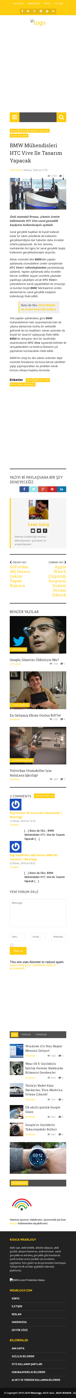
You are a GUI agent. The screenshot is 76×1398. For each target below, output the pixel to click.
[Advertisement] (38, 71)
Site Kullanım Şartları (27, 1364)
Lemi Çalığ (16, 170)
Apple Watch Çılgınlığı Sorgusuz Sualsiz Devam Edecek (57, 580)
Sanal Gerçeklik (19, 135)
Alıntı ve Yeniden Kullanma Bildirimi (36, 1380)
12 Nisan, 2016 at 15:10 (22, 821)
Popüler (26, 1034)
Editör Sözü (19, 1330)
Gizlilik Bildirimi (23, 1356)
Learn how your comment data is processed (33, 966)
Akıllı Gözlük (19, 650)
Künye (47, 3)
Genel (23, 130)
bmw (29, 380)
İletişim (59, 3)
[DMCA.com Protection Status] (27, 1280)
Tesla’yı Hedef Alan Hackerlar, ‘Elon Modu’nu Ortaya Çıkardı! (44, 1089)
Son (14, 1034)
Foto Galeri (38, 1153)
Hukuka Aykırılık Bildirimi (28, 1372)
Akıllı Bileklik (63, 1393)
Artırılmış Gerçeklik (22, 760)
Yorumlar (40, 1034)
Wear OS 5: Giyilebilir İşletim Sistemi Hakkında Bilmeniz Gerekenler (44, 1068)
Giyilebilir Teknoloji (38, 130)
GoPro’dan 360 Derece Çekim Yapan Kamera (20, 576)
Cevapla (14, 824)
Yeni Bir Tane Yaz (44, 795)
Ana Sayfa (18, 3)
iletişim (13, 1223)
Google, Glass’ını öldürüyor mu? (34, 660)
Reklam (16, 1314)
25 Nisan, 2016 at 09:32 (22, 863)
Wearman (15, 719)
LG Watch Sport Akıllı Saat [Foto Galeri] (38, 1160)
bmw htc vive (41, 380)
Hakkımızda (33, 3)
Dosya (14, 130)
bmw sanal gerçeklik (22, 384)
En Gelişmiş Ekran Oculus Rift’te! (35, 715)
